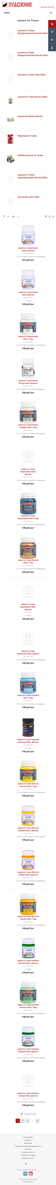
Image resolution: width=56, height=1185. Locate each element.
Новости (28, 1140)
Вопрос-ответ (28, 1158)
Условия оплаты (28, 1152)
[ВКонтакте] (25, 1174)
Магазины (28, 1143)
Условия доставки (28, 1155)
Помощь (28, 1149)
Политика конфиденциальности (28, 1146)
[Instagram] (31, 1174)
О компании (28, 1137)
